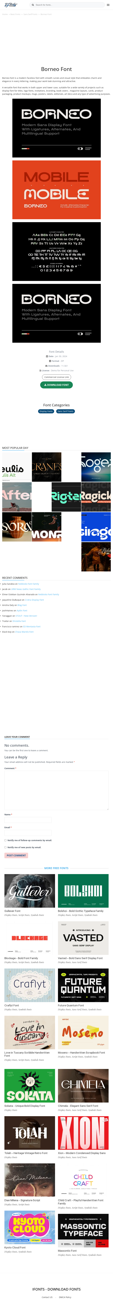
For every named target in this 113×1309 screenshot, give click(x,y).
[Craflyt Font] (29, 985)
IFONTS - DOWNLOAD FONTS (56, 1289)
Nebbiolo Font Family (28, 583)
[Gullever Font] (29, 891)
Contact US (47, 1297)
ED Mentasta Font (31, 626)
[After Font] (17, 497)
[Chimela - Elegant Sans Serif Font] (83, 1086)
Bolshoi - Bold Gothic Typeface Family (80, 911)
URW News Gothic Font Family (26, 589)
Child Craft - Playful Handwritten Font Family (80, 1202)
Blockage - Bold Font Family (21, 958)
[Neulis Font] (17, 467)
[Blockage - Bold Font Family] (29, 938)
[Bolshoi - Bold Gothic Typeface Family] (83, 891)
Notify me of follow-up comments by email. (30, 840)
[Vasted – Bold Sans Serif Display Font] (83, 938)
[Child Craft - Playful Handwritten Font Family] (83, 1180)
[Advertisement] (56, 42)
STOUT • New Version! (26, 615)
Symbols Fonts (37, 915)
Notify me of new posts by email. (24, 847)
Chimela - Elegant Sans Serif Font (78, 1105)
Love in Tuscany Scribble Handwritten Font (27, 1054)
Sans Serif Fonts (30, 14)
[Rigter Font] (66, 497)
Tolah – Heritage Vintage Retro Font (26, 1153)
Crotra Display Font (34, 599)
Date (51, 356)
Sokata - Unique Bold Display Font (24, 1105)
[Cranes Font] (46, 467)
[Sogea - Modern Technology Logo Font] (96, 467)
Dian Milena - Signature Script (22, 1200)
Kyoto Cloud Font (15, 1247)
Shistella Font (19, 621)
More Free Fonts (56, 868)
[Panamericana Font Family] (96, 556)
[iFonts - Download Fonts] (12, 4)
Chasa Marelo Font (24, 631)
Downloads (54, 365)
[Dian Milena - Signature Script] (29, 1180)
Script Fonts (24, 915)
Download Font (58, 385)
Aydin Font (22, 610)
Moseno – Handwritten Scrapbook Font (81, 1052)
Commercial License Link (56, 377)
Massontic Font (67, 1250)
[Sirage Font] (96, 527)
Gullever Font (12, 911)
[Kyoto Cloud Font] (29, 1227)
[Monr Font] (46, 527)
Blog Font (22, 605)
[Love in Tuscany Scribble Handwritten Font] (29, 1032)
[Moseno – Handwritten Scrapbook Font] (83, 1032)
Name (8, 814)
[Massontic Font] (83, 1230)
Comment (10, 768)
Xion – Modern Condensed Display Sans (82, 1153)
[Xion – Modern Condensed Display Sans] (83, 1133)
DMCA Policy (65, 1297)
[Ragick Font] (96, 497)
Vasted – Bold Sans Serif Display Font (80, 958)
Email (8, 827)
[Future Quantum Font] (83, 985)
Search (33, 4)
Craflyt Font (11, 1005)
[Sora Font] (17, 527)
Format (55, 361)
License (45, 370)
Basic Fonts (15, 14)
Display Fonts (46, 411)
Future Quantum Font (71, 1005)
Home (5, 14)
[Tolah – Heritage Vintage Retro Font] (29, 1133)
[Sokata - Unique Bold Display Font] (29, 1086)
